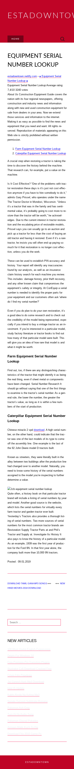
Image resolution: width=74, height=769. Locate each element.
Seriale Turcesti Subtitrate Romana (27, 701)
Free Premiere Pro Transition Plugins (28, 662)
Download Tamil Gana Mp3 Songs (27, 583)
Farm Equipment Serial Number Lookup (37, 148)
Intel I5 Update (15, 688)
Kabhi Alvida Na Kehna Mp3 (23, 694)
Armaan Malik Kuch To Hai (22, 727)
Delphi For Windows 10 (20, 655)
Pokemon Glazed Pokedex (22, 720)
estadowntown (37, 762)
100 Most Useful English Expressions (29, 649)
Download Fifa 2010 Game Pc (24, 733)
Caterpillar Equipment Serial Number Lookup (40, 153)
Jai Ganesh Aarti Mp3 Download (25, 681)
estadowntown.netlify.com (22, 76)
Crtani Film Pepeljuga (19, 675)
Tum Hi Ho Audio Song (20, 714)
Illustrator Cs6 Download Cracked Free (29, 668)
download (39, 429)
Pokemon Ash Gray (18, 707)
